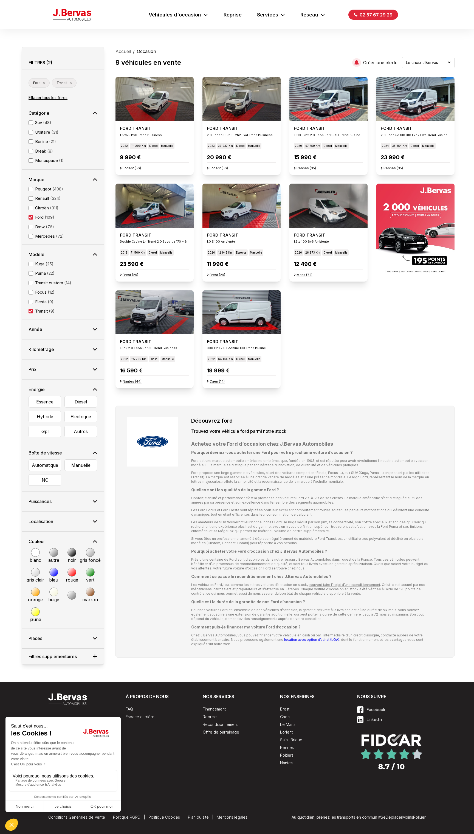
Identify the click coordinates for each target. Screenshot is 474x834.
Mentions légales (232, 817)
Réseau (309, 15)
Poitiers (287, 755)
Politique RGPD (126, 817)
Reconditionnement (220, 724)
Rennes (287, 747)
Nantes (286, 762)
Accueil (123, 51)
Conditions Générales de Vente (76, 817)
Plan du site (198, 817)
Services (267, 15)
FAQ (129, 709)
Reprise (233, 15)
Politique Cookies (164, 817)
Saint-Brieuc (291, 739)
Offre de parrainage (221, 732)
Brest (284, 709)
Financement (214, 709)
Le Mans (287, 724)
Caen (285, 716)
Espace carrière (140, 716)
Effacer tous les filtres (48, 97)
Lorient (286, 732)
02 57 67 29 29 (376, 15)
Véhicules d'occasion (175, 15)
